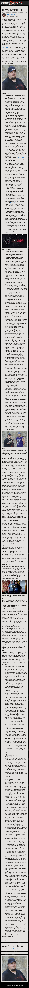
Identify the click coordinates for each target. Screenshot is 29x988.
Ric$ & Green (21, 157)
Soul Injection (13, 202)
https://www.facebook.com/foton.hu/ (10, 938)
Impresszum (20, 985)
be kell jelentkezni (17, 948)
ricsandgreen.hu (5, 47)
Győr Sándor (11, 14)
